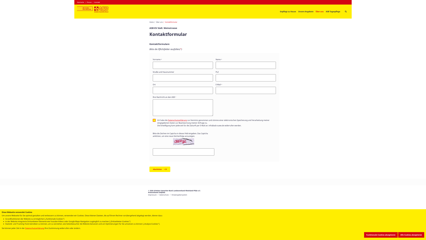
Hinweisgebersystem (179, 195)
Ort (154, 84)
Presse (89, 2)
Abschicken (157, 169)
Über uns (159, 22)
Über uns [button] (320, 11)
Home (151, 22)
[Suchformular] (346, 11)
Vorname (157, 59)
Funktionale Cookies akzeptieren (380, 235)
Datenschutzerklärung (177, 120)
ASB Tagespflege (333, 11)
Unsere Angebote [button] (305, 11)
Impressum (152, 195)
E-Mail (218, 84)
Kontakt (97, 2)
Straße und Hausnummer (163, 72)
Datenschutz (164, 195)
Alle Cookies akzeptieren (411, 235)
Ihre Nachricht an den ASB (164, 97)
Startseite (80, 2)
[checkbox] (154, 120)
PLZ (217, 72)
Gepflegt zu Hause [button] (288, 11)
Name (218, 59)
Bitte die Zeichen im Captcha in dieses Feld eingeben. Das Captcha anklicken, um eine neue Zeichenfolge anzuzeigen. (180, 134)
